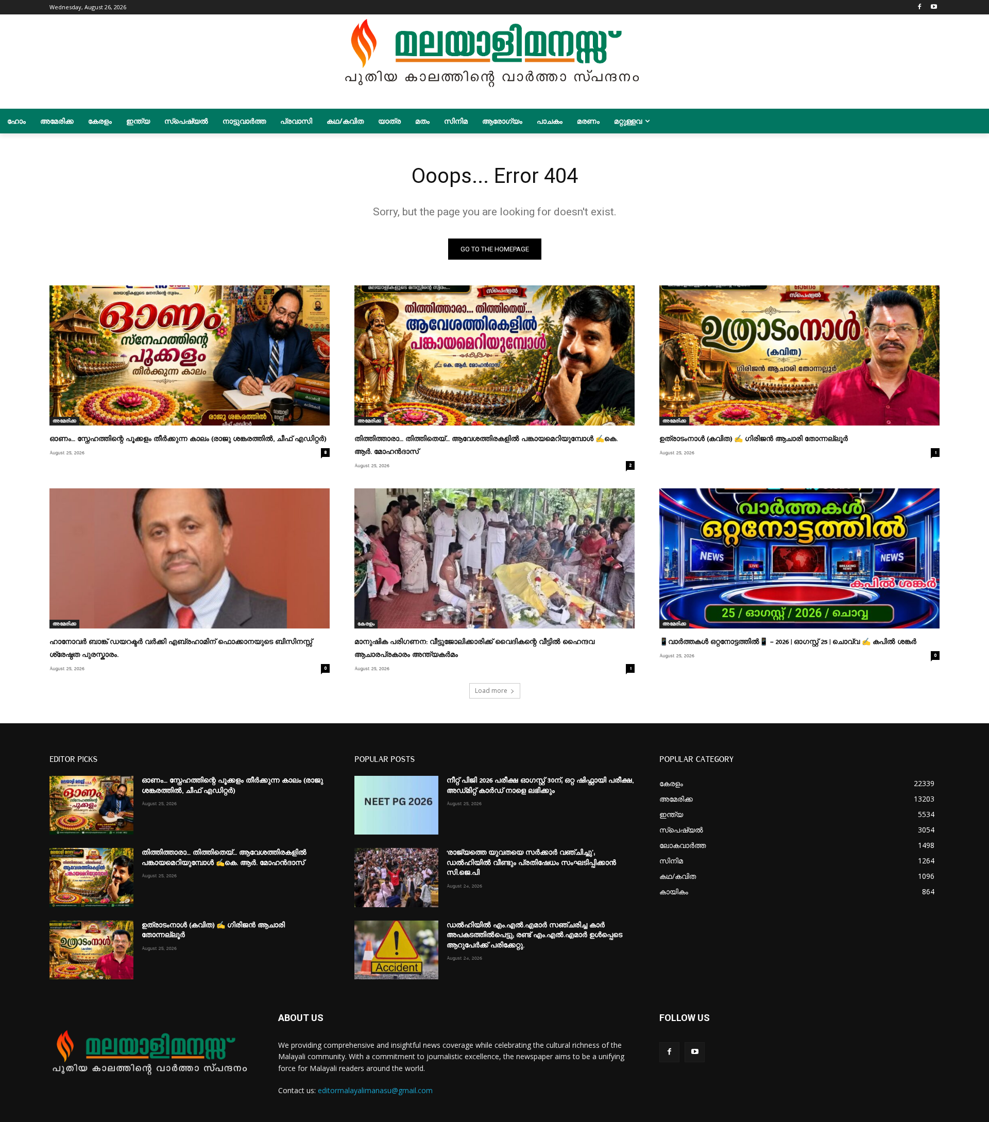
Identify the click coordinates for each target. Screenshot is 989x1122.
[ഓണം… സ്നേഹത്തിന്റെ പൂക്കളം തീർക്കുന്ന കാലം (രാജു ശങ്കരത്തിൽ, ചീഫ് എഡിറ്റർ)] (189, 355)
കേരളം (365, 623)
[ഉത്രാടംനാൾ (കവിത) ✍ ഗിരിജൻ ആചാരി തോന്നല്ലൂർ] (799, 355)
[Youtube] (934, 7)
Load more (491, 690)
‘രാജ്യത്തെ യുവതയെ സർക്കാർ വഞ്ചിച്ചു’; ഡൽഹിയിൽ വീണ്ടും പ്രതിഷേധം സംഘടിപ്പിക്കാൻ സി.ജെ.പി (531, 862)
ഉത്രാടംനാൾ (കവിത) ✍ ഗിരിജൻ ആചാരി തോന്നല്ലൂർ (753, 439)
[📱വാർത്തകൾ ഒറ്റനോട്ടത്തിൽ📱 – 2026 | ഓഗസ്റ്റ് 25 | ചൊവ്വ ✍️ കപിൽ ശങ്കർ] (799, 558)
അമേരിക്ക (64, 420)
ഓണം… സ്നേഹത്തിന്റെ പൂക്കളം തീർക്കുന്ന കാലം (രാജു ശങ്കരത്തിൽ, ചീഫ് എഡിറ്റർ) (187, 439)
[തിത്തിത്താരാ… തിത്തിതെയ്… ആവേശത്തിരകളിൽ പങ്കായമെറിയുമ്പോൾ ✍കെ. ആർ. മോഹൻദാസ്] (494, 355)
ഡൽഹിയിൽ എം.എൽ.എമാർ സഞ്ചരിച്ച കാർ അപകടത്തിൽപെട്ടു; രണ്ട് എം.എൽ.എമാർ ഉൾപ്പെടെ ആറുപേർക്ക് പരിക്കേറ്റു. (534, 935)
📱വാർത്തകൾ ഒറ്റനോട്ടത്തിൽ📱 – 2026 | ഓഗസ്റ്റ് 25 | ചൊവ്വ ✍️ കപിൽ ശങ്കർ (787, 641)
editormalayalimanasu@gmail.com (375, 1090)
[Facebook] (919, 7)
